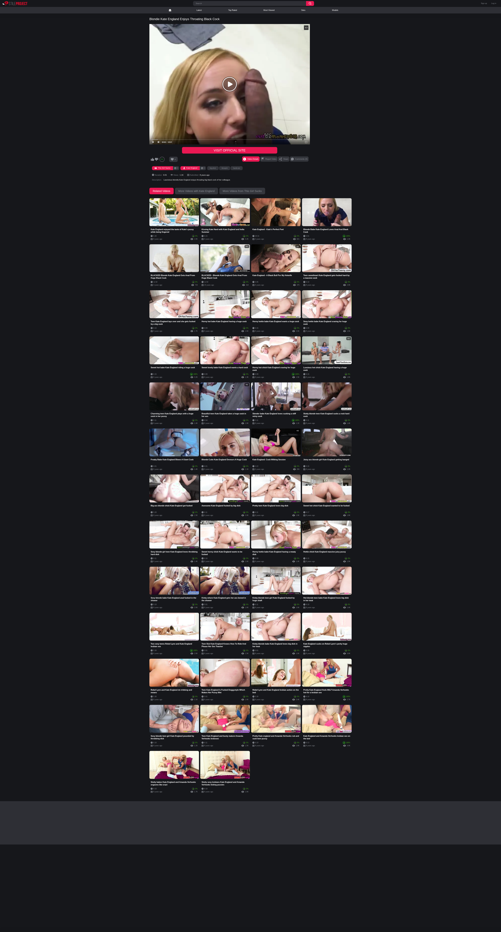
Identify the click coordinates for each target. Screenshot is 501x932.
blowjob (225, 168)
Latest (199, 10)
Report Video (270, 159)
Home (170, 10)
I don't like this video (156, 159)
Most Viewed (269, 10)
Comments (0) (301, 159)
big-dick (213, 168)
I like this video (152, 159)
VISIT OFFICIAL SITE (230, 150)
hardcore (236, 168)
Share (285, 159)
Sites (303, 10)
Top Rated (232, 10)
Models (335, 10)
